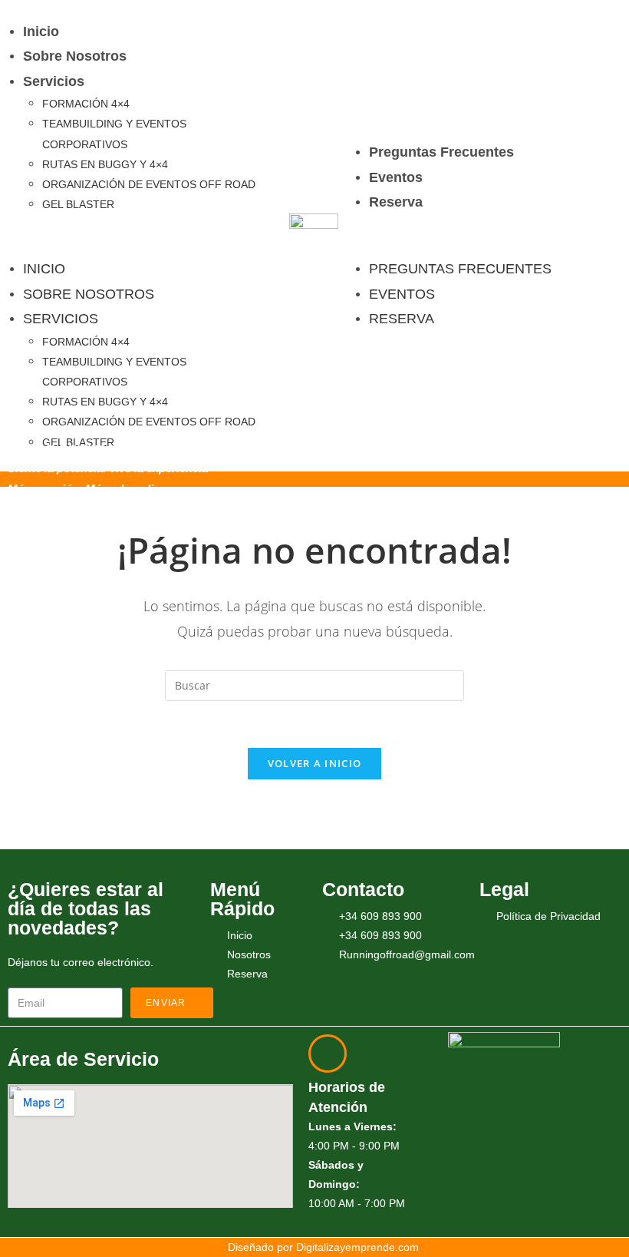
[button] (141, 235)
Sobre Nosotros (75, 56)
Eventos (396, 177)
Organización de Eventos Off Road (148, 184)
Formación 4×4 (86, 104)
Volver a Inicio (315, 763)
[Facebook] (499, 1176)
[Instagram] (544, 1176)
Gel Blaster (78, 204)
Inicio (41, 31)
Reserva (396, 202)
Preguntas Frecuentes (441, 152)
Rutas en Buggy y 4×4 (105, 164)
